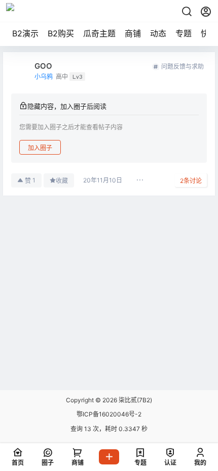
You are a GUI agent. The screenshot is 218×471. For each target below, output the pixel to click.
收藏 (62, 180)
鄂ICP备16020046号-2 (109, 414)
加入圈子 (40, 148)
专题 (183, 33)
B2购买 (61, 33)
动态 (158, 33)
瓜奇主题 (99, 33)
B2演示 (25, 33)
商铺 (133, 33)
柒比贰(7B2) (134, 400)
